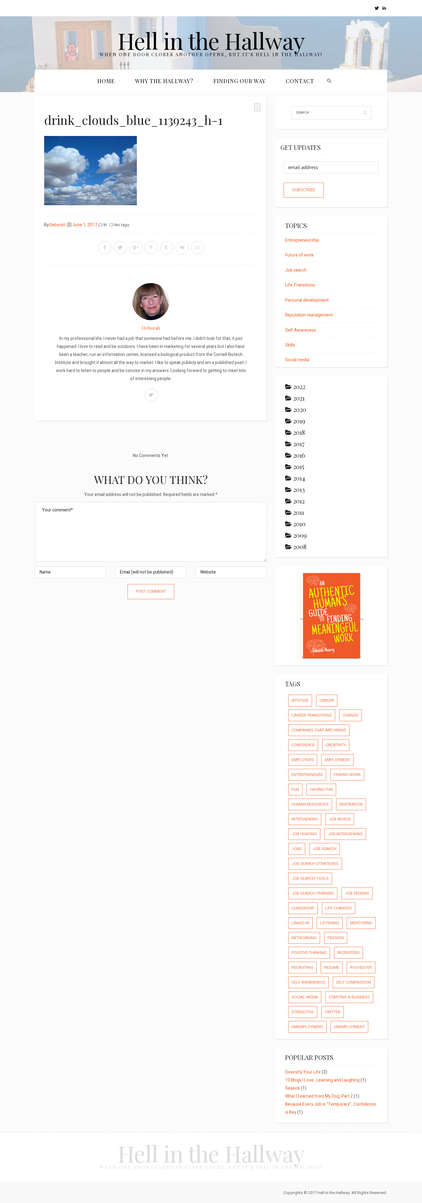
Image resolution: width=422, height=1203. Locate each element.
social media (305, 997)
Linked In (300, 923)
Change (350, 715)
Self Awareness (300, 330)
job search (324, 849)
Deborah (57, 225)
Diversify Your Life (303, 1072)
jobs (297, 849)
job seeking (357, 893)
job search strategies (315, 863)
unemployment (349, 1027)
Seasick (292, 1088)
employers (303, 760)
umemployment (307, 1027)
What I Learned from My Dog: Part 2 (319, 1096)
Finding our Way (239, 81)
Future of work (299, 255)
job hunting (304, 834)
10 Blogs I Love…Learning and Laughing (322, 1080)
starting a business (349, 997)
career (326, 700)
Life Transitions (300, 285)
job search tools (310, 878)
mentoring (361, 923)
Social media (297, 360)
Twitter (332, 1012)
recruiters (348, 952)
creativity (336, 745)
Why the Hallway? (164, 81)
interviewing (305, 819)
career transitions (312, 715)
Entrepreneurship (302, 240)
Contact (300, 81)
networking (304, 938)
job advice (340, 819)
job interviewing (345, 834)
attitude (300, 700)
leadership (303, 908)
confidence (303, 745)
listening (329, 923)
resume (331, 967)
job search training (313, 893)
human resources (310, 804)
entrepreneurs (307, 774)
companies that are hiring (319, 730)
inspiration (351, 804)
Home (106, 81)
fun (295, 789)
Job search (295, 270)
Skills (290, 345)
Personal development (307, 300)
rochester (361, 967)
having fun (321, 789)
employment (337, 760)
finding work (347, 774)
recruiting (302, 967)
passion (335, 938)
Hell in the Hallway (211, 40)
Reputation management (309, 315)
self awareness (308, 982)
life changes (338, 908)
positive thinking (309, 952)
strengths (303, 1012)
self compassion (353, 982)
